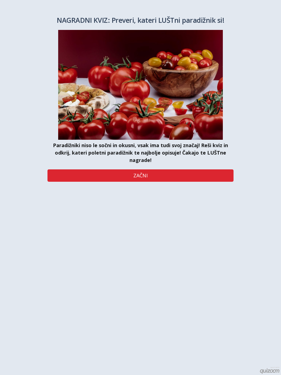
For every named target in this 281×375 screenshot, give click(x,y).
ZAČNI (140, 175)
